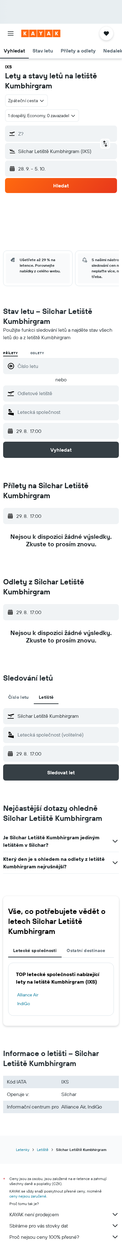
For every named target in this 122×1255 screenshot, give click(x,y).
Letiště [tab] (46, 697)
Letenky (22, 1149)
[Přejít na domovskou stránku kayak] (40, 33)
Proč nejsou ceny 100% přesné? (44, 1237)
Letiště (42, 1149)
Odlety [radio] (37, 353)
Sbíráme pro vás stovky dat (38, 1226)
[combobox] (67, 393)
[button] (11, 33)
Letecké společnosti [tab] (35, 950)
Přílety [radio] (10, 353)
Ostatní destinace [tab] (86, 950)
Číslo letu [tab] (18, 697)
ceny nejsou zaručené (27, 1196)
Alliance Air (27, 995)
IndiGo (23, 1003)
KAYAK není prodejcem (34, 1214)
